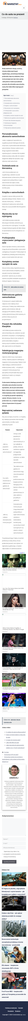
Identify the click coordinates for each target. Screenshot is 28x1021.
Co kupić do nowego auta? (13, 740)
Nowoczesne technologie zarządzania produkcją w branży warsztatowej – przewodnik (12, 942)
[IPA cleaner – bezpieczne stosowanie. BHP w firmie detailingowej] (14, 955)
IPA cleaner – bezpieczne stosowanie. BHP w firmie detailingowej (10, 968)
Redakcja (17, 1011)
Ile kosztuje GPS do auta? (11, 754)
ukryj (12, 95)
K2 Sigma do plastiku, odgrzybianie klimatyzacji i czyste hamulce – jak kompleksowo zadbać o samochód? (13, 891)
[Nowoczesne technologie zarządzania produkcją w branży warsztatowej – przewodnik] (14, 929)
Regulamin (11, 1011)
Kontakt (20, 1008)
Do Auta (6, 752)
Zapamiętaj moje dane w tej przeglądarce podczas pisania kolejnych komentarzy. (12, 854)
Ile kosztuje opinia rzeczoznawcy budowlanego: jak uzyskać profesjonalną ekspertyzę (13, 759)
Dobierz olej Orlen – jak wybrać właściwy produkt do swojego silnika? (12, 916)
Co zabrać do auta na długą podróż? (16, 732)
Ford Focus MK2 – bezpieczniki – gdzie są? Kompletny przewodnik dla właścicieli (14, 994)
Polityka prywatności (11, 1008)
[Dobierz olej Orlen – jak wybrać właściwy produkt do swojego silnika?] (14, 904)
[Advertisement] (14, 34)
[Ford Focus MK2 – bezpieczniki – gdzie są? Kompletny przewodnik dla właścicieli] (14, 981)
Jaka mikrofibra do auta (12, 742)
